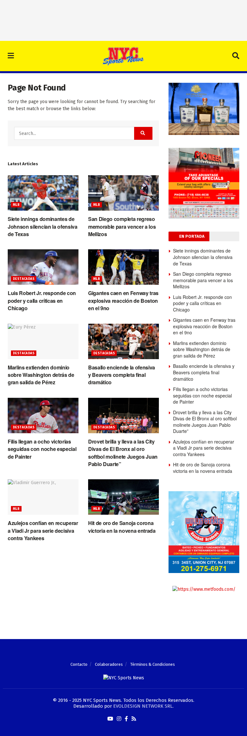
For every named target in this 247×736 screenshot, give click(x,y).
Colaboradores (109, 664)
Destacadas (23, 279)
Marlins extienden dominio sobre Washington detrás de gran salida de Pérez (41, 375)
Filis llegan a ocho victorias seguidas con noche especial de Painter (42, 449)
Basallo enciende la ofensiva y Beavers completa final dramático (121, 375)
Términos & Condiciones (152, 664)
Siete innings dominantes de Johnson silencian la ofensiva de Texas (43, 226)
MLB (16, 205)
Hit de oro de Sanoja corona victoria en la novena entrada (122, 526)
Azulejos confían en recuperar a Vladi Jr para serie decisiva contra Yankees (43, 530)
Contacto (78, 664)
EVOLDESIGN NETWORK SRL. (143, 706)
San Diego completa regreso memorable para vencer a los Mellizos (122, 226)
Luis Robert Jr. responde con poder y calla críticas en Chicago (42, 300)
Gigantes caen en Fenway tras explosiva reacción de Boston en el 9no (123, 300)
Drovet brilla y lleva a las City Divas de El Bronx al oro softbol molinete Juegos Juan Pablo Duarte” (123, 453)
